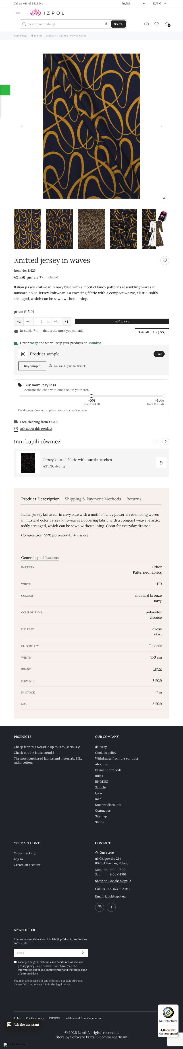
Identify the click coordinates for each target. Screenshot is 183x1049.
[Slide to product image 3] (91, 229)
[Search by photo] (106, 24)
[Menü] (176, 1007)
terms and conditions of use (61, 962)
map (98, 799)
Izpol (157, 669)
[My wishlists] (157, 24)
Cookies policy (105, 753)
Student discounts (108, 805)
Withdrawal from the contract (116, 758)
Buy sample (32, 366)
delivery (101, 747)
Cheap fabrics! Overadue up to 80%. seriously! (47, 747)
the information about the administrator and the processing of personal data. (52, 969)
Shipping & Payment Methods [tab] (93, 499)
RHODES (101, 782)
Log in (18, 859)
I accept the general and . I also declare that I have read (52, 967)
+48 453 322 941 (118, 889)
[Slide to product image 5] (155, 229)
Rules (99, 776)
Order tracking (24, 853)
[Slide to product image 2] (59, 229)
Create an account (27, 865)
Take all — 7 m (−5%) (152, 332)
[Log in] (146, 24)
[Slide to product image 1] (27, 229)
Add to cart (122, 321)
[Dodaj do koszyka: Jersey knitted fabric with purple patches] (161, 462)
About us (101, 764)
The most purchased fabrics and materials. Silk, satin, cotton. (48, 760)
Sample (100, 787)
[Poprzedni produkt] (156, 441)
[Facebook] (111, 907)
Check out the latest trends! (34, 753)
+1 (66, 321)
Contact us (102, 810)
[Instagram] (99, 907)
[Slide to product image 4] (123, 229)
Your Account (27, 843)
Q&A (98, 793)
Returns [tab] (134, 499)
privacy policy (26, 966)
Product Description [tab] (40, 499)
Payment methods (108, 770)
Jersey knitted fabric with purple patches (77, 459)
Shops (99, 822)
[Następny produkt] (165, 441)
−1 (19, 321)
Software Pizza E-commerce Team (98, 1037)
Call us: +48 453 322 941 (28, 3)
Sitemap (101, 816)
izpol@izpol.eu (115, 896)
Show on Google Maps (111, 881)
